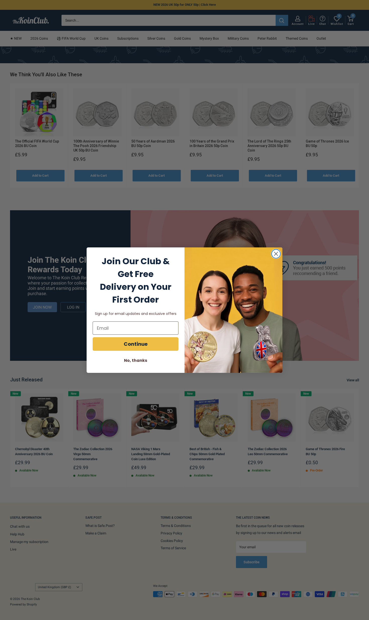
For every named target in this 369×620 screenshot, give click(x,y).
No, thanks (135, 360)
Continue (136, 344)
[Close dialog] (276, 253)
